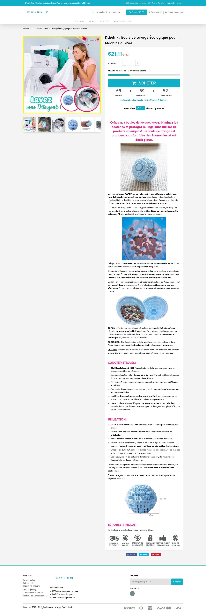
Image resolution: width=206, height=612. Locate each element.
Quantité (112, 63)
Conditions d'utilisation (33, 592)
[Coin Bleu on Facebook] (132, 593)
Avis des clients (123, 21)
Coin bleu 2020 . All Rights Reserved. (39, 607)
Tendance (79, 21)
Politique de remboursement (35, 595)
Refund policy (29, 583)
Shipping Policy (29, 589)
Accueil (26, 28)
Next (98, 124)
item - (138, 12)
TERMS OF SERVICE (31, 586)
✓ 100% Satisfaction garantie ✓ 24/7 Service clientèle (144, 3)
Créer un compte (175, 12)
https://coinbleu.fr (65, 607)
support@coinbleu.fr (174, 3)
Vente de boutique (99, 21)
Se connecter (156, 12)
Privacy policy (29, 580)
